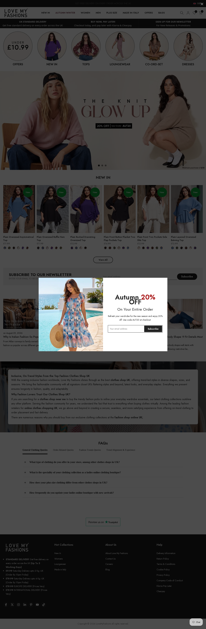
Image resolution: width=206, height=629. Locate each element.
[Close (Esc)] (202, 4)
